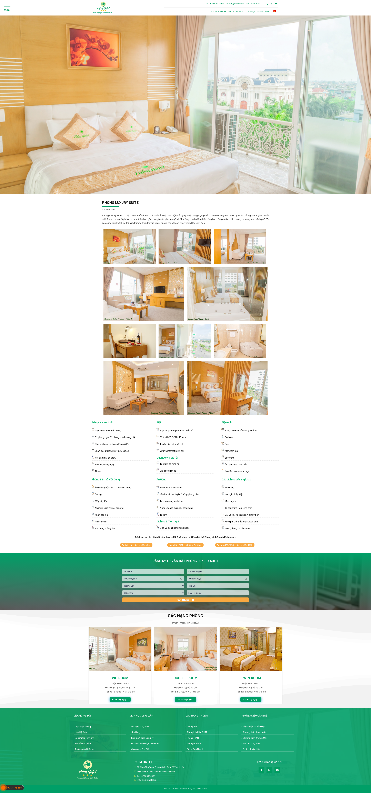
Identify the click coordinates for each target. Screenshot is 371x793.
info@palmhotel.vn (258, 11)
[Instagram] (269, 770)
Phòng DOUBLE (194, 743)
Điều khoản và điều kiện (254, 726)
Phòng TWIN (193, 738)
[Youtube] (276, 4)
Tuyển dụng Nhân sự (84, 749)
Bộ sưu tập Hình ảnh (84, 738)
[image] (120, 649)
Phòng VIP (192, 726)
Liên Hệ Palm (81, 732)
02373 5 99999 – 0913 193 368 (227, 11)
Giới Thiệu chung (83, 726)
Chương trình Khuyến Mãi (255, 738)
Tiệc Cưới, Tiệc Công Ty (142, 738)
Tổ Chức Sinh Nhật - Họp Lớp (145, 743)
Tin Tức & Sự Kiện (251, 743)
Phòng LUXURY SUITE (197, 732)
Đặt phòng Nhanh (195, 749)
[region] (185, 104)
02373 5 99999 (154, 772)
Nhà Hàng (135, 732)
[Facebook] (271, 4)
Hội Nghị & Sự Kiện (140, 726)
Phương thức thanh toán (254, 732)
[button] (267, 4)
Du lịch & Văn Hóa (251, 749)
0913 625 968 (168, 772)
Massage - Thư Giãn (140, 749)
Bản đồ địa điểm (83, 743)
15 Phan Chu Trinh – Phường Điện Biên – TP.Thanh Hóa (233, 3)
